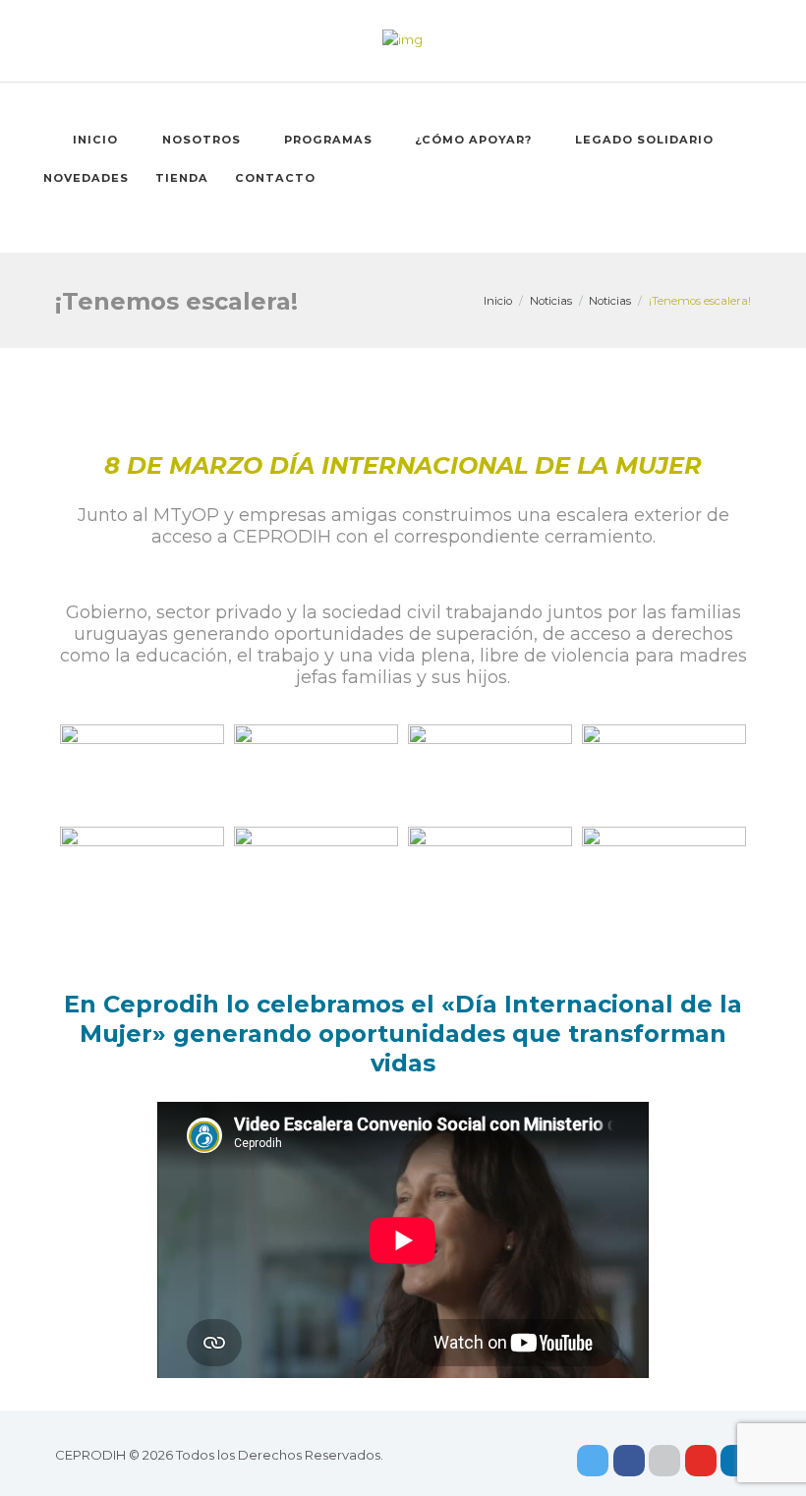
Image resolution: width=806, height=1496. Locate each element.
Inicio (95, 139)
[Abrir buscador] (421, 216)
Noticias (551, 301)
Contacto (275, 178)
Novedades (86, 178)
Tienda (181, 178)
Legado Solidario (644, 139)
